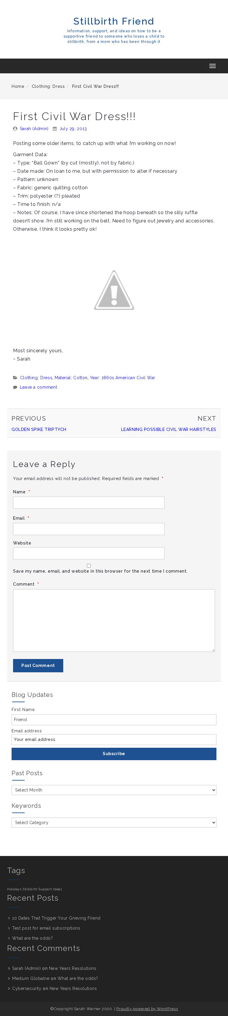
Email (21, 518)
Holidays (14, 889)
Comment (26, 584)
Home (18, 86)
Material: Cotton (71, 377)
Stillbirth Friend (114, 21)
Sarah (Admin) (34, 128)
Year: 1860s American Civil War (122, 377)
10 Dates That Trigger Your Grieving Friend (56, 918)
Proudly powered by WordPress (147, 1009)
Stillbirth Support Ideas (42, 889)
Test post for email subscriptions (46, 928)
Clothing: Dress (48, 86)
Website (22, 543)
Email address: (27, 731)
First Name (23, 709)
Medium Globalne (30, 978)
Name (21, 492)
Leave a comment (38, 387)
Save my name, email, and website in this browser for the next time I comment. (100, 571)
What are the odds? (32, 938)
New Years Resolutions (72, 968)
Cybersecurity (26, 988)
